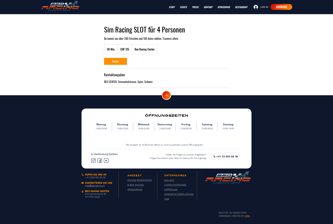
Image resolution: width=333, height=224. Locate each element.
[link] (115, 61)
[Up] (166, 95)
